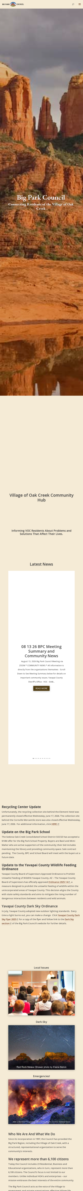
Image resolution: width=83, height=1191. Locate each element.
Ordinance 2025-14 (58, 882)
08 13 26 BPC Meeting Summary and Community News (41, 651)
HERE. (54, 824)
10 (49, 758)
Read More (41, 688)
